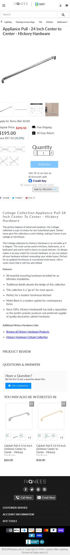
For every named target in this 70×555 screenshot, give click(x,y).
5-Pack (19, 149)
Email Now (48, 497)
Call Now (26, 497)
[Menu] (4, 4)
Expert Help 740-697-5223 (38, 185)
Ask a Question (20, 385)
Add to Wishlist (43, 189)
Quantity (42, 147)
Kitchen (49, 22)
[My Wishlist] (31, 403)
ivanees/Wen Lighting (56, 549)
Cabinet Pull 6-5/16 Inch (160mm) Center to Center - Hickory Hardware (18, 450)
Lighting (8, 22)
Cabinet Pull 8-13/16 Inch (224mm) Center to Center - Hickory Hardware (51, 450)
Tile (40, 22)
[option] (21, 110)
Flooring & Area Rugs (25, 22)
